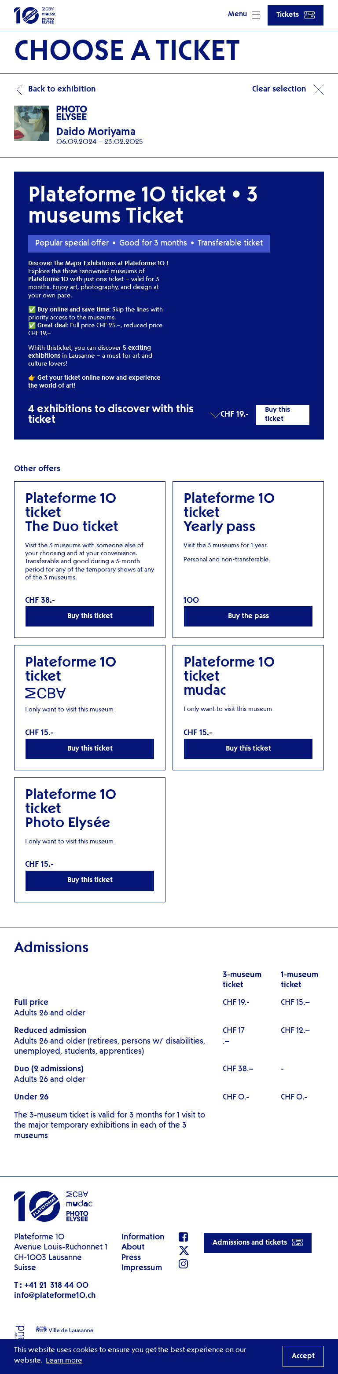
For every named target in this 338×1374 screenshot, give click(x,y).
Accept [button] (303, 1356)
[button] (244, 15)
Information (143, 1237)
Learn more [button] (64, 1360)
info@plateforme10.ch (55, 1296)
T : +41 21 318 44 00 (51, 1286)
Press (131, 1258)
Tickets (287, 14)
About (133, 1247)
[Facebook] (184, 1237)
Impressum (141, 1268)
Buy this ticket (277, 415)
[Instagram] (184, 1263)
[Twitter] (184, 1250)
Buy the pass (248, 616)
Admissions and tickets (250, 1242)
